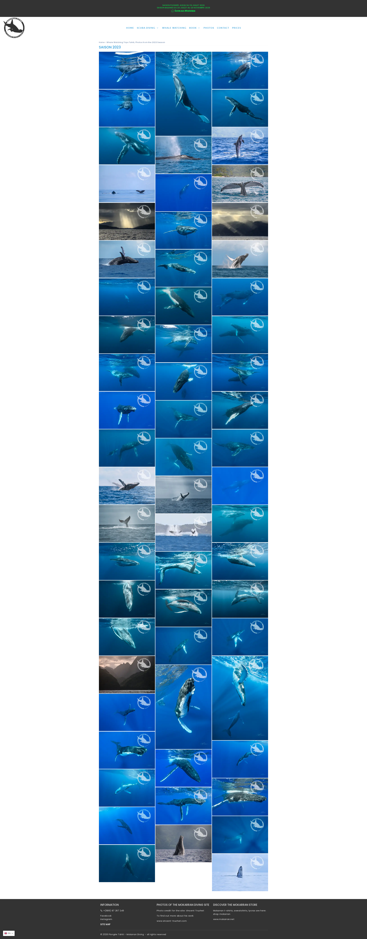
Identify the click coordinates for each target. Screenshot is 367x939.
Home (101, 42)
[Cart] (362, 28)
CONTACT (223, 28)
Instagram (106, 919)
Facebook (106, 915)
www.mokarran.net (224, 919)
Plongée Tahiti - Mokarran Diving (126, 934)
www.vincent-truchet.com (172, 920)
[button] (9, 933)
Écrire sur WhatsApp (185, 11)
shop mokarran (221, 914)
